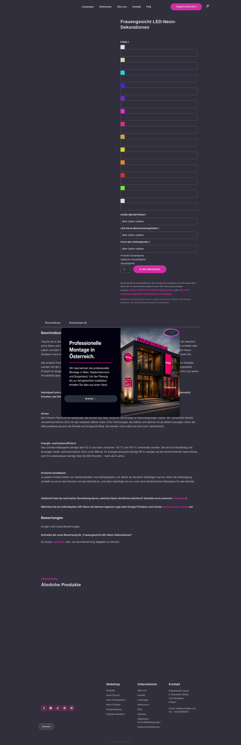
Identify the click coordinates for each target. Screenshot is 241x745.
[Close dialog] (171, 332)
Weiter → (91, 398)
